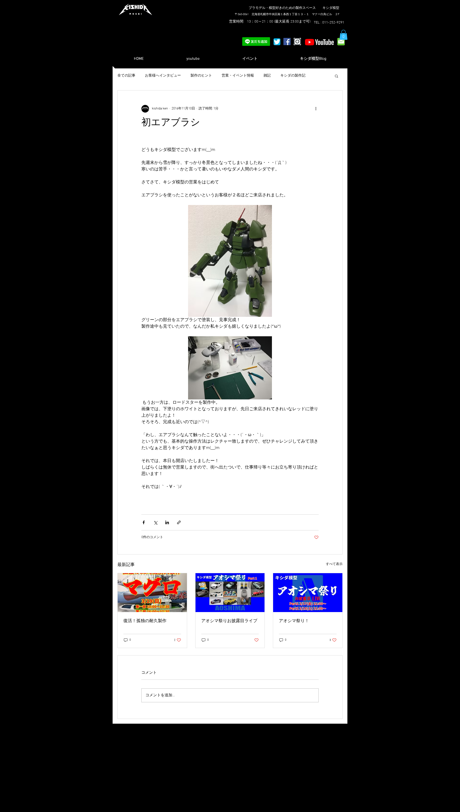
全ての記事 (126, 75)
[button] (343, 35)
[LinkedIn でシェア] (167, 522)
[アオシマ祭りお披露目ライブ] (230, 592)
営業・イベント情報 (238, 75)
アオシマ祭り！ (294, 621)
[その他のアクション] (316, 109)
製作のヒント (201, 75)
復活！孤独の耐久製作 (145, 621)
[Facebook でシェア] (143, 522)
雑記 (267, 75)
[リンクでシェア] (179, 522)
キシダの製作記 (292, 75)
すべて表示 (334, 564)
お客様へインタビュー (163, 75)
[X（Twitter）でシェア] (155, 522)
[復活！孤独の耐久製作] (152, 592)
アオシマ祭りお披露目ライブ (229, 621)
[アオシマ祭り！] (307, 592)
